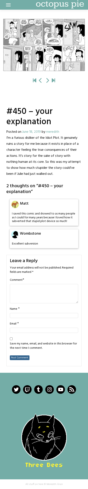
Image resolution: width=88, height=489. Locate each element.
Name (13, 309)
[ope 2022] (53, 80)
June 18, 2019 (31, 132)
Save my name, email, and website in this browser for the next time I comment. (43, 346)
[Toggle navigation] (8, 5)
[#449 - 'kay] (40, 80)
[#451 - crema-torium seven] (44, 45)
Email (13, 324)
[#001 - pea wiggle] (34, 80)
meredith (52, 132)
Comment (16, 280)
